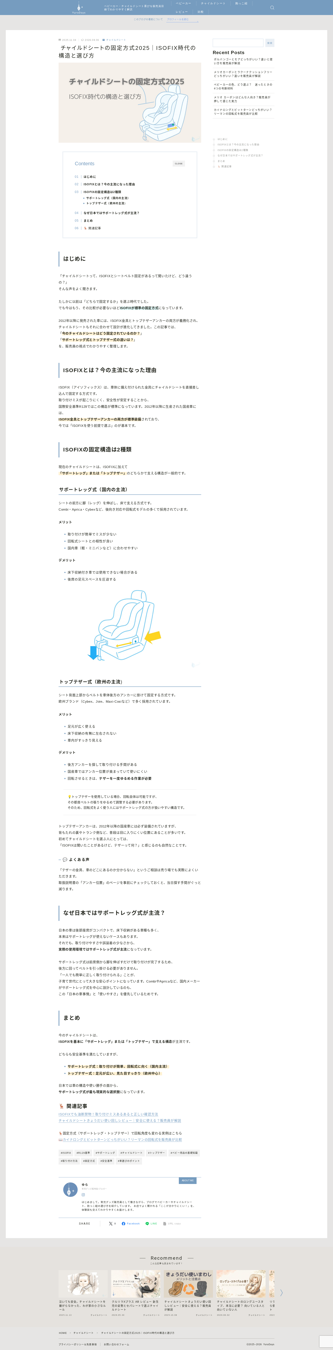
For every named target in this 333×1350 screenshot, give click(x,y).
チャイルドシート (213, 3)
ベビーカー (184, 3)
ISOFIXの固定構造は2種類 (233, 150)
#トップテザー (156, 1153)
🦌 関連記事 (92, 228)
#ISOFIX (66, 1153)
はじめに (223, 139)
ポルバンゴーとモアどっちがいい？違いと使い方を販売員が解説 (243, 61)
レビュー (182, 11)
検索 (269, 43)
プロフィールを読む (178, 19)
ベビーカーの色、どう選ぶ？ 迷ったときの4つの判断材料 (243, 86)
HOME (63, 1333)
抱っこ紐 (241, 3)
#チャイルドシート (132, 1153)
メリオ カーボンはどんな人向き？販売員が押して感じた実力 (242, 99)
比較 (201, 11)
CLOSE (179, 164)
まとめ (221, 161)
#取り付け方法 (69, 1161)
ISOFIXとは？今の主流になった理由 (238, 144)
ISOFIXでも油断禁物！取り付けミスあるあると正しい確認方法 (108, 1114)
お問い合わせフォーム (116, 1344)
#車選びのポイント (129, 1161)
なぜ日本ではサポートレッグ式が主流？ (240, 155)
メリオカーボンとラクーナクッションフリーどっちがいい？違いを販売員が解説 (243, 74)
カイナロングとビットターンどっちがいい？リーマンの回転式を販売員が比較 (122, 1140)
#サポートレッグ (105, 1153)
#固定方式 (89, 1161)
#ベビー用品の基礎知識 (184, 1153)
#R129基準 (83, 1153)
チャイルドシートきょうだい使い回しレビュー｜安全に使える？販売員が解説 (120, 1121)
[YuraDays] (78, 7)
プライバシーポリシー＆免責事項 (78, 1344)
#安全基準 (106, 1161)
